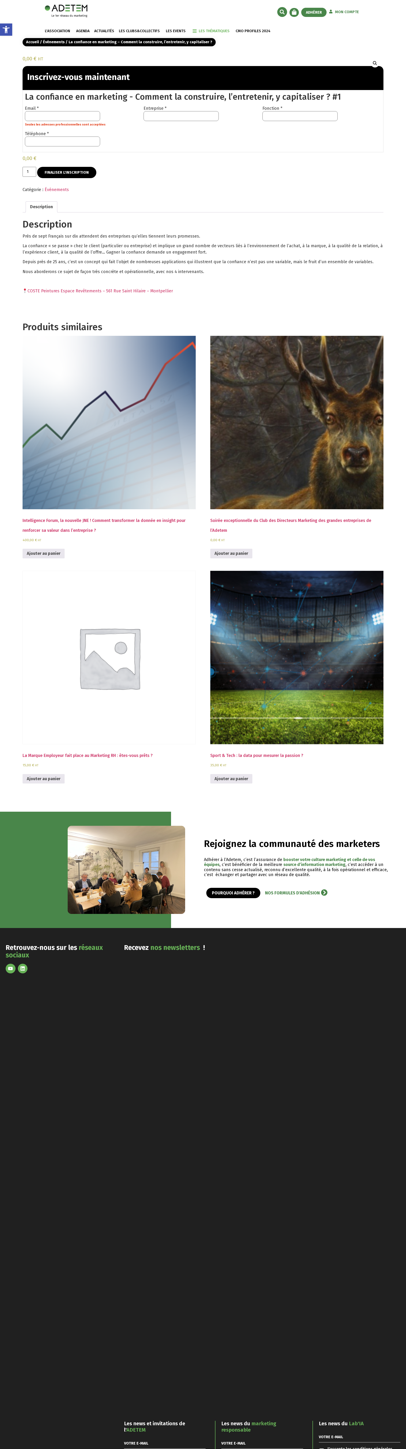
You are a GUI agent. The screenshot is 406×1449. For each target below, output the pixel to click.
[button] (282, 12)
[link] (6, 29)
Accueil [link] (32, 42)
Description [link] (41, 206)
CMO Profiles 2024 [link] (253, 31)
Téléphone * (37, 134)
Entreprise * (155, 108)
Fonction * (272, 108)
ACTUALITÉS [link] (104, 31)
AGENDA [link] (83, 31)
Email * (32, 108)
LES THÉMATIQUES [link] (214, 31)
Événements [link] (54, 42)
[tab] (41, 206)
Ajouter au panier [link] (43, 553)
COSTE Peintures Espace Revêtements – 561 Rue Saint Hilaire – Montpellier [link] (100, 291)
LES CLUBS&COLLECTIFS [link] (139, 31)
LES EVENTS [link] (176, 31)
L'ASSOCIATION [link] (57, 31)
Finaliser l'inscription (67, 172)
